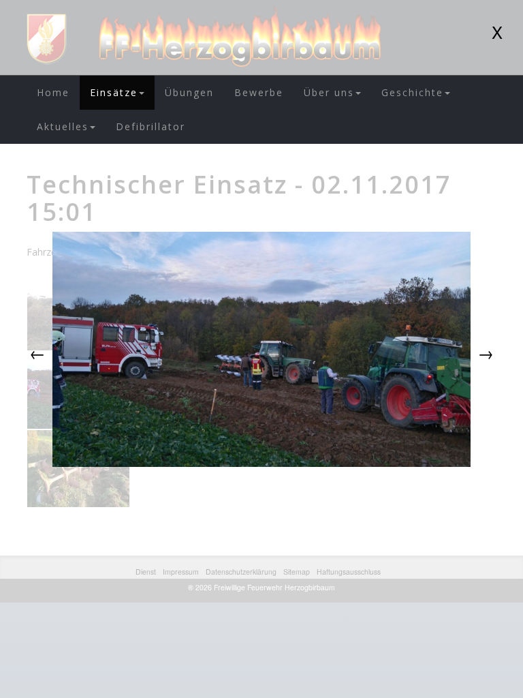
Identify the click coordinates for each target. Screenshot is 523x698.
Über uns (329, 92)
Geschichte (412, 92)
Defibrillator (150, 126)
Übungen (189, 92)
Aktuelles (63, 126)
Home (53, 92)
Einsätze (114, 92)
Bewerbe (258, 92)
